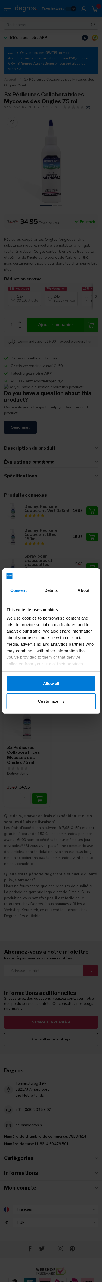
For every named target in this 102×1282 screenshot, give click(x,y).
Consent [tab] (18, 590)
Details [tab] (51, 590)
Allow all (51, 683)
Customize (48, 701)
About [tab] (83, 590)
